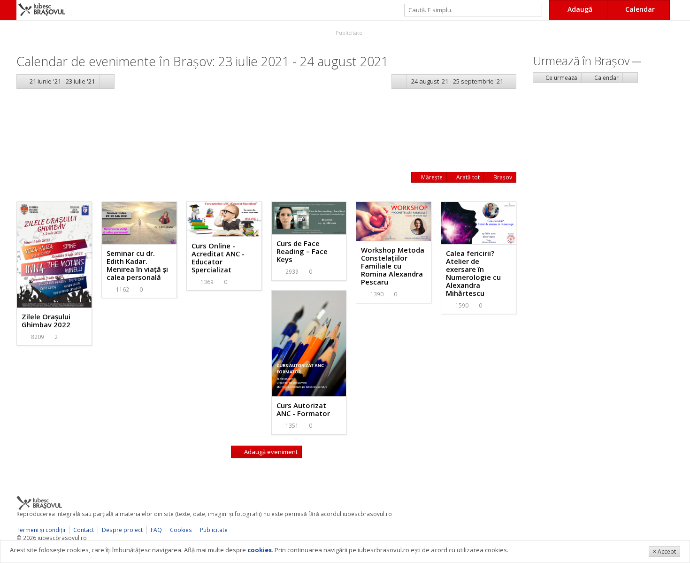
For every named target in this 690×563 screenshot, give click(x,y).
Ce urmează (560, 78)
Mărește (431, 177)
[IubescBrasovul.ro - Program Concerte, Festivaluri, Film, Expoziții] (8, 10)
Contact (83, 530)
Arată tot (467, 177)
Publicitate (348, 32)
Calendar (606, 78)
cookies (259, 550)
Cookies (181, 530)
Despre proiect (122, 530)
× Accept (664, 551)
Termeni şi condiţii (40, 530)
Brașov (502, 177)
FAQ (156, 530)
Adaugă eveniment (270, 451)
